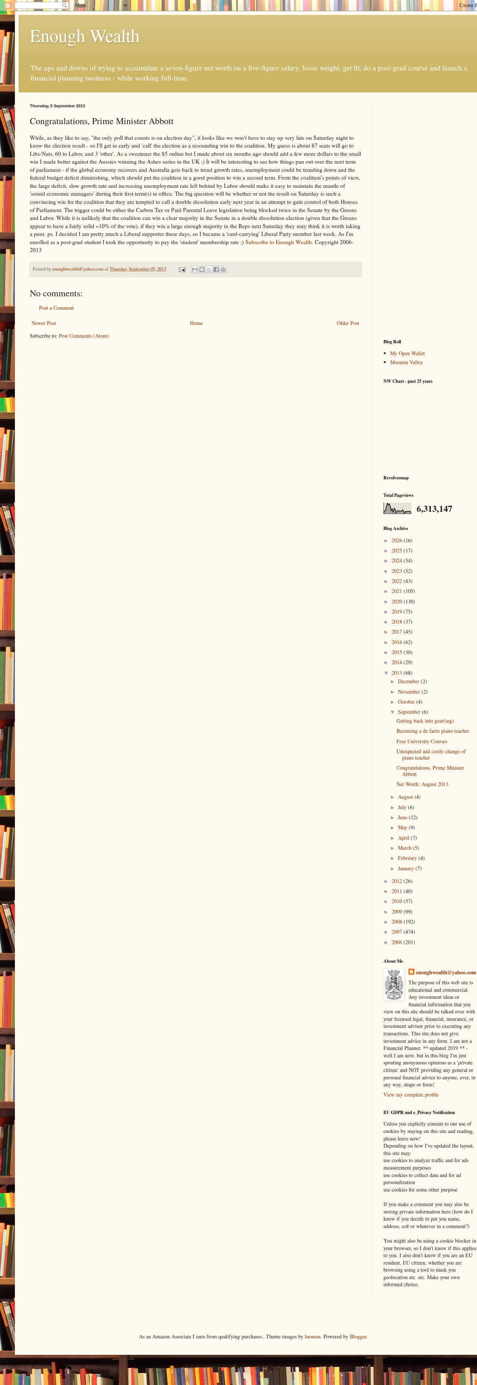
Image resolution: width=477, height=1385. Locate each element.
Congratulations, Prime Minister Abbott (430, 770)
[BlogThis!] (202, 269)
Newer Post (44, 322)
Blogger (358, 1336)
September (410, 711)
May (403, 827)
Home (196, 322)
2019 (398, 611)
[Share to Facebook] (216, 269)
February (408, 857)
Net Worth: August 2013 (422, 784)
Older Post (348, 322)
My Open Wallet (407, 353)
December (409, 681)
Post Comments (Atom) (84, 335)
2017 (398, 631)
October (407, 701)
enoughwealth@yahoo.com (446, 972)
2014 (398, 662)
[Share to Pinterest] (223, 269)
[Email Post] (182, 269)
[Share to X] (209, 269)
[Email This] (195, 269)
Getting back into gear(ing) (425, 720)
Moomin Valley (406, 362)
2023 (398, 570)
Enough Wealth (85, 35)
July (403, 807)
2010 (398, 901)
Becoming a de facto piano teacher (433, 730)
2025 (398, 550)
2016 (398, 642)
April (404, 837)
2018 (398, 621)
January (407, 868)
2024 (398, 560)
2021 (398, 590)
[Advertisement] (430, 215)
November (409, 691)
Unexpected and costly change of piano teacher (431, 754)
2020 (398, 601)
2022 (398, 580)
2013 (398, 672)
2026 (398, 540)
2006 (398, 942)
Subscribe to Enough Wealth (278, 242)
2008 (398, 921)
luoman (312, 1336)
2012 (398, 880)
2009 (398, 911)
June (403, 817)
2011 (398, 891)
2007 (398, 931)
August (406, 796)
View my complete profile (411, 1094)
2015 (398, 652)
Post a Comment (56, 307)
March (405, 847)
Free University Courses (422, 741)
